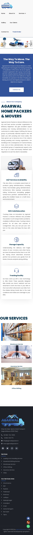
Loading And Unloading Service (12, 458)
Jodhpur (5, 497)
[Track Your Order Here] (28, 518)
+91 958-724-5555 (9, 435)
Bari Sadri (6, 512)
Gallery (3, 23)
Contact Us (5, 32)
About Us (12, 13)
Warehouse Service (9, 464)
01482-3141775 (8, 438)
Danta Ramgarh (8, 509)
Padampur (6, 492)
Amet (5, 506)
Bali (4, 486)
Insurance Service (8, 470)
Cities (5, 473)
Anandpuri (6, 503)
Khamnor (6, 494)
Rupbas (5, 489)
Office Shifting (7, 467)
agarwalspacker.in (22, 529)
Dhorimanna (7, 483)
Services (21, 13)
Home (3, 13)
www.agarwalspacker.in (10, 444)
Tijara (5, 515)
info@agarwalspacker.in (11, 441)
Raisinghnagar (7, 500)
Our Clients (13, 23)
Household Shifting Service (11, 461)
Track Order (17, 32)
